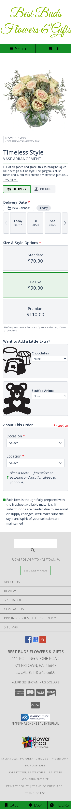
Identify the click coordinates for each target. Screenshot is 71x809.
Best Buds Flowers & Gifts (35, 22)
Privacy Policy (17, 786)
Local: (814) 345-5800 (35, 672)
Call (13, 805)
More (9, 179)
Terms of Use (35, 793)
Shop (20, 48)
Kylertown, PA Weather (27, 772)
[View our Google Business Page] (35, 641)
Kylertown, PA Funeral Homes (24, 758)
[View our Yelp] (42, 641)
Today (44, 208)
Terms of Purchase (47, 786)
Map (37, 805)
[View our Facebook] (28, 641)
